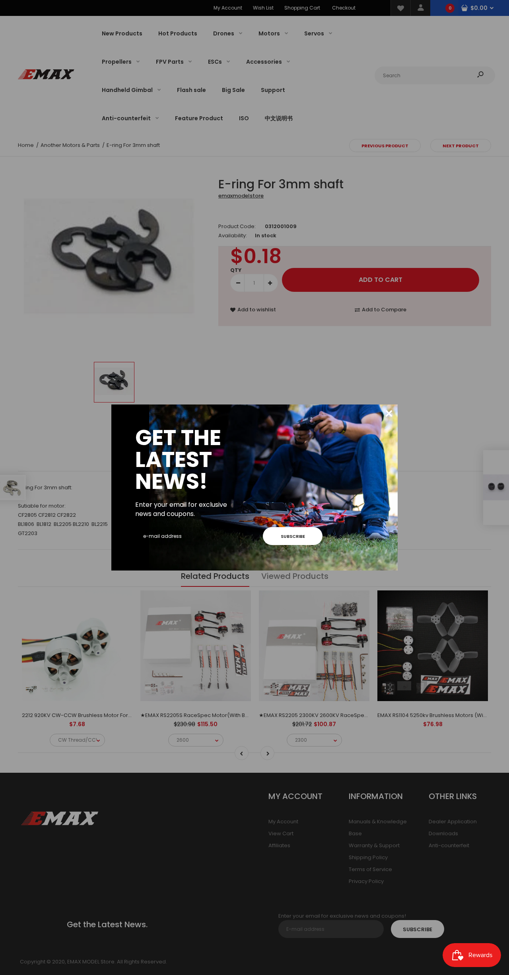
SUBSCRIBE (293, 536)
